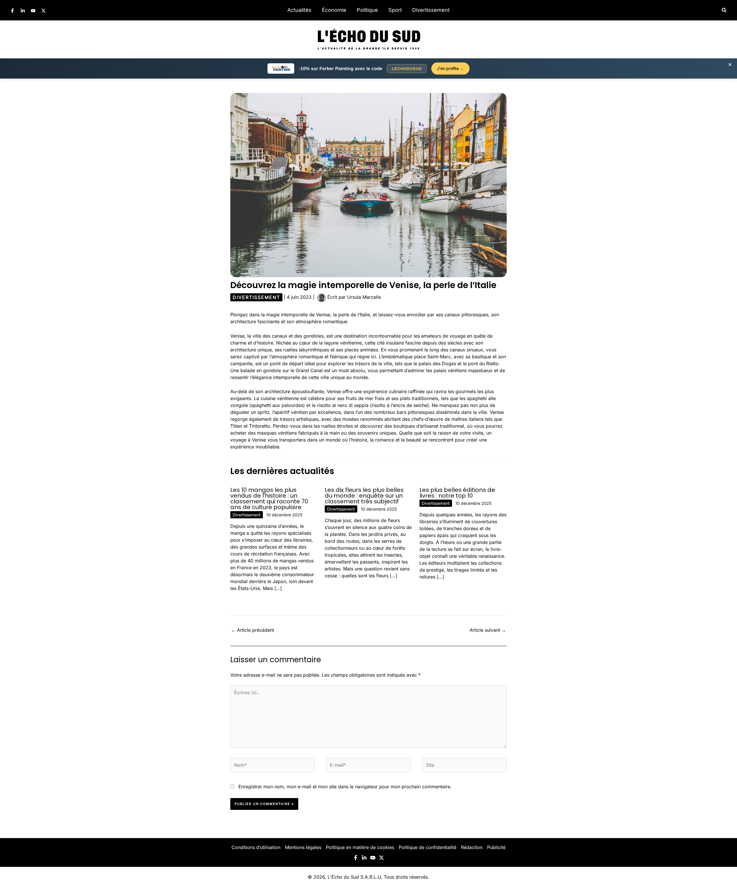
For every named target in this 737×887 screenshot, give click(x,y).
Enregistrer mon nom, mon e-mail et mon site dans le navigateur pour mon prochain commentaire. (345, 786)
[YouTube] (33, 10)
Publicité (496, 847)
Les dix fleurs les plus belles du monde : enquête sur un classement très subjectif (364, 495)
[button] (724, 10)
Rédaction (472, 847)
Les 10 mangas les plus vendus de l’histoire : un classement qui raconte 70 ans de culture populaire (269, 498)
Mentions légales (303, 847)
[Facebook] (12, 10)
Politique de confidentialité (427, 847)
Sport (395, 10)
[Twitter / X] (43, 10)
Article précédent (252, 630)
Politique (367, 10)
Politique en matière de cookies (360, 847)
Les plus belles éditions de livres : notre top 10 (457, 493)
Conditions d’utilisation (255, 847)
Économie (334, 10)
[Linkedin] (22, 10)
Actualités (299, 10)
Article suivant (488, 630)
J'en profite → (450, 68)
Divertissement (431, 10)
